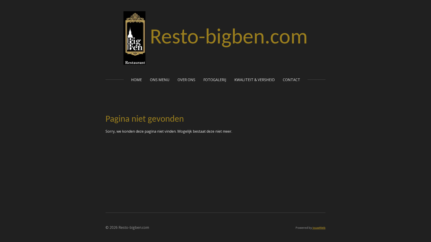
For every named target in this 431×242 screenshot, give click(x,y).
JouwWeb (319, 228)
